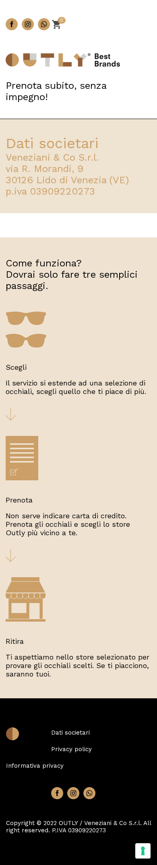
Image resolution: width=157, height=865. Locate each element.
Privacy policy (71, 749)
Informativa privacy (35, 765)
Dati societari (70, 732)
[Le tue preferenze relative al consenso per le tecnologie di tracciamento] (143, 851)
